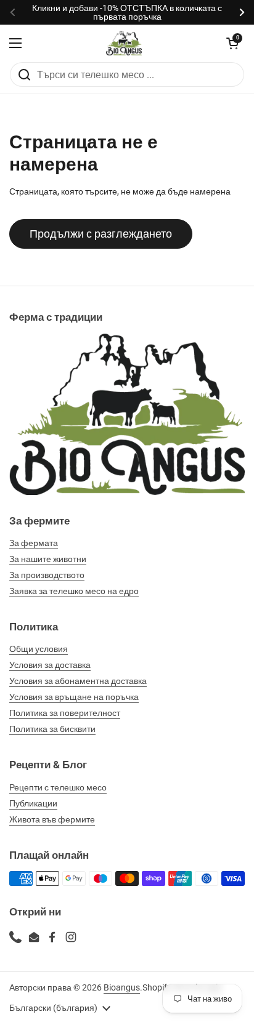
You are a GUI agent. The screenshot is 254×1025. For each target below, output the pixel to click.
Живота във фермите (52, 819)
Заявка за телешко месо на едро (74, 591)
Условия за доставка (50, 665)
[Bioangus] (123, 43)
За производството (46, 575)
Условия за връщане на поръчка (74, 697)
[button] (232, 43)
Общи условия (38, 649)
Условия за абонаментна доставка (78, 681)
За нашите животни (47, 559)
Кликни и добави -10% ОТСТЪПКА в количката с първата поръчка (127, 12)
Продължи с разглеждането (101, 233)
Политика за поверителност (64, 713)
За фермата (33, 543)
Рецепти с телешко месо (58, 787)
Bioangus (122, 987)
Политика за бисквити (52, 729)
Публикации (33, 803)
